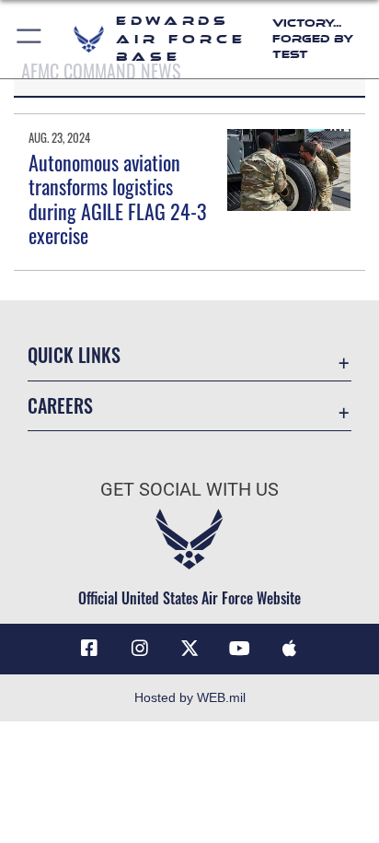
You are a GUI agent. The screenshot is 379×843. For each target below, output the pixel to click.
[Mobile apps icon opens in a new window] (290, 648)
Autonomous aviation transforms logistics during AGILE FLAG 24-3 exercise (118, 198)
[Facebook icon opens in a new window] (89, 648)
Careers (60, 405)
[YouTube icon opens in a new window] (239, 648)
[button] (30, 39)
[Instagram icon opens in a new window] (140, 648)
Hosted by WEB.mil (190, 697)
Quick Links (74, 355)
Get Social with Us (189, 489)
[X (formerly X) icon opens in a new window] (189, 648)
